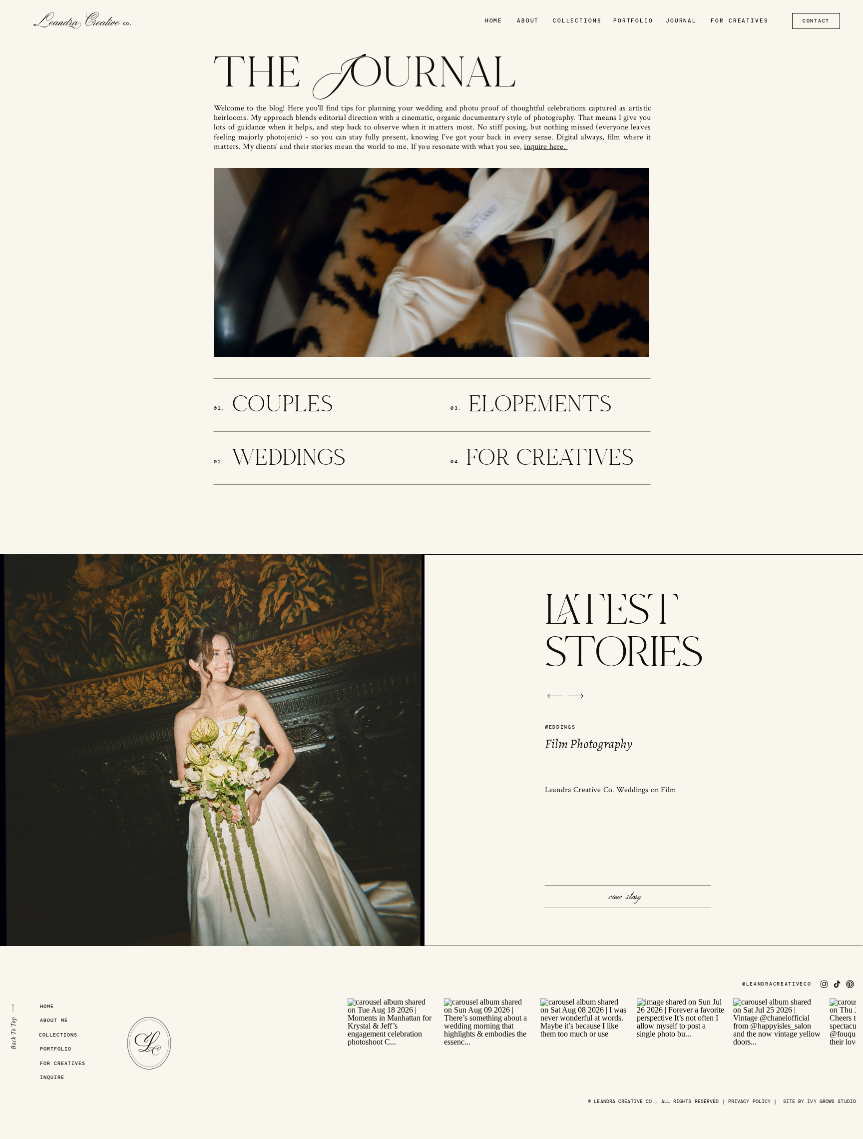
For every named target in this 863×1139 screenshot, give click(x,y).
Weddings (560, 727)
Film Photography (588, 744)
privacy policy (749, 1101)
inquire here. (545, 146)
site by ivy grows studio (819, 1101)
